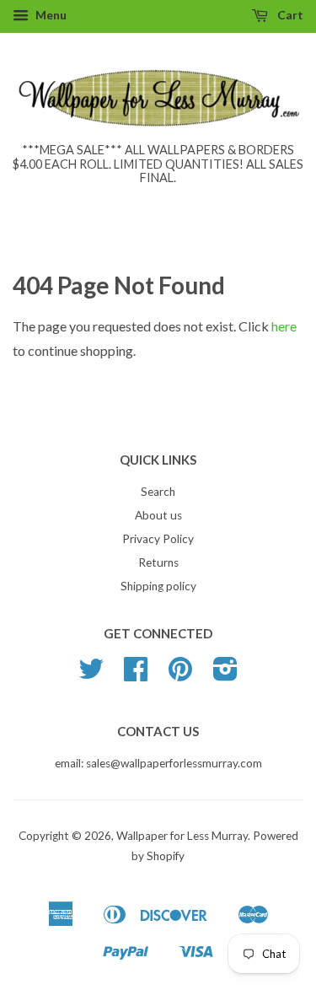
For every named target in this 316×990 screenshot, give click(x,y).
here (284, 326)
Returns (158, 562)
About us (158, 515)
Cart (289, 15)
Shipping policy (158, 586)
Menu (50, 15)
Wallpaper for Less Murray (182, 835)
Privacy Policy (158, 539)
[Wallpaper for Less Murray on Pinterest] (180, 674)
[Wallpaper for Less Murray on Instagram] (225, 674)
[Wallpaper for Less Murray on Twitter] (91, 674)
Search (158, 491)
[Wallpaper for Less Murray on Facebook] (135, 674)
